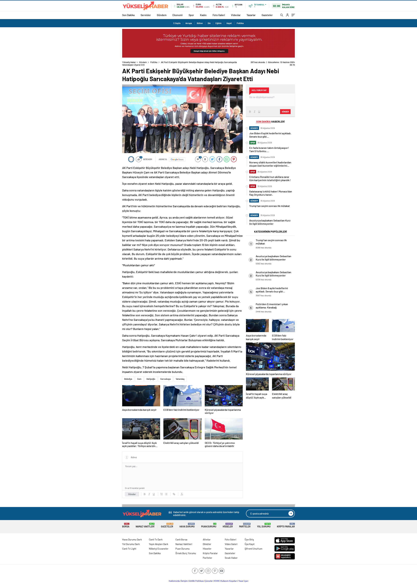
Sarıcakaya (165, 379)
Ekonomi (178, 14)
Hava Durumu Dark (132, 539)
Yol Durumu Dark (131, 544)
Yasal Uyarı (243, 581)
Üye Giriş (249, 539)
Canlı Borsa (181, 539)
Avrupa (188, 23)
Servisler (146, 14)
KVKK (216, 581)
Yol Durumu (264, 525)
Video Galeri (231, 544)
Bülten (200, 23)
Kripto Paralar (286, 525)
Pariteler (245, 525)
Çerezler (209, 581)
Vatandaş (180, 379)
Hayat (229, 23)
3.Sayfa (176, 23)
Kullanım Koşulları (229, 581)
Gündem (161, 14)
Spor (191, 14)
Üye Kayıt (250, 544)
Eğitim (219, 23)
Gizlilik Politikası (196, 581)
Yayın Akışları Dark (158, 544)
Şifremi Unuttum (253, 548)
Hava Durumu (187, 525)
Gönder (132, 494)
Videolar (236, 14)
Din (209, 23)
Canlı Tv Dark (156, 539)
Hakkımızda (174, 581)
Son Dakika (128, 14)
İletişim (184, 581)
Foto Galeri (219, 14)
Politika (240, 23)
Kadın (203, 14)
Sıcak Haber (231, 557)
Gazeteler (267, 14)
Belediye (128, 379)
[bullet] (166, 494)
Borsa (125, 525)
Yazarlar (251, 14)
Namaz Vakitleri (145, 525)
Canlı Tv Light (129, 548)
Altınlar (207, 539)
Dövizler (207, 544)
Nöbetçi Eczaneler (158, 548)
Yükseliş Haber (129, 62)
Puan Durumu (208, 525)
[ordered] (161, 494)
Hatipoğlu (150, 379)
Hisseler (228, 525)
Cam (139, 379)
